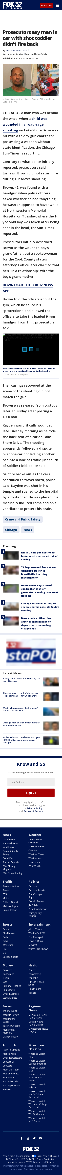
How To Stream (11, 1049)
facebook (21, 1138)
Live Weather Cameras (35, 841)
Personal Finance (12, 985)
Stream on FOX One (36, 1047)
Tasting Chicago (11, 1025)
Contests (7, 1065)
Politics (33, 882)
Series (7, 1006)
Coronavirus (34, 974)
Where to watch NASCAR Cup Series (36, 1077)
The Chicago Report (35, 896)
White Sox (8, 944)
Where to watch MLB (36, 1069)
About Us (9, 1045)
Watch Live (46, 5)
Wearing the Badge (9, 1020)
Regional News (34, 1008)
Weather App (35, 858)
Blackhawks (9, 933)
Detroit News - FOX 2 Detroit (36, 1023)
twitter (34, 1138)
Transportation (11, 886)
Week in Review (11, 1014)
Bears (6, 929)
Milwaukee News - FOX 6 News (38, 1016)
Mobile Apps (9, 1053)
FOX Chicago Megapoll (9, 868)
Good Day (8, 858)
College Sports (10, 956)
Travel (6, 890)
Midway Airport (11, 906)
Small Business (11, 993)
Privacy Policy (34, 808)
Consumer (8, 974)
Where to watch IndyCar (36, 1086)
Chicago (11, 530)
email (40, 1138)
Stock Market (10, 997)
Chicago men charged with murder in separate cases (21, 724)
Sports (7, 924)
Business (7, 970)
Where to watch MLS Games (36, 1119)
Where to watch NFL (36, 1055)
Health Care (34, 988)
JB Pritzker (34, 905)
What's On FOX (36, 933)
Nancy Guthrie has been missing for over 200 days (21, 680)
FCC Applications (12, 1085)
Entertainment (39, 924)
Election (32, 886)
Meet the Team (11, 1069)
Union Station (10, 910)
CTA (5, 894)
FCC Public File (10, 1081)
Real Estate (9, 989)
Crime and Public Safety (36, 54)
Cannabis (33, 977)
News (28, 530)
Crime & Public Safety (10, 853)
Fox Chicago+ (35, 937)
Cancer (32, 970)
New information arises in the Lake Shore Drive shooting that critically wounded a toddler (29, 370)
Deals (6, 977)
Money (8, 965)
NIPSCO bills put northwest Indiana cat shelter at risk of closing (39, 556)
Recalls (32, 992)
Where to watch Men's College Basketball (36, 1094)
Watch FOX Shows (38, 948)
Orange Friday (10, 1036)
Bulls (5, 937)
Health (33, 965)
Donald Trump (36, 901)
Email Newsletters (12, 1057)
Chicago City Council (35, 914)
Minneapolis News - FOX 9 (38, 1030)
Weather (34, 835)
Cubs (5, 941)
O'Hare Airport (10, 902)
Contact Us (9, 1061)
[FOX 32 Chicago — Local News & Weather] (12, 5)
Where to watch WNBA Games (36, 1113)
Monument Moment (9, 1031)
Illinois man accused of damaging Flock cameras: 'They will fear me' (20, 694)
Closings (32, 850)
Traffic (7, 882)
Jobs (5, 981)
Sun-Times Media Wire (13, 54)
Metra (6, 898)
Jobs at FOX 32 (11, 1073)
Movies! (32, 944)
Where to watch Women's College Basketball (37, 1104)
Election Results (36, 890)
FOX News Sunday (12, 873)
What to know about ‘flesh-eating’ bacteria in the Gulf (20, 709)
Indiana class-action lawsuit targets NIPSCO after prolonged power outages (21, 740)
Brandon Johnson (37, 909)
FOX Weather (35, 866)
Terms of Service (33, 811)
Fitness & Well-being (36, 983)
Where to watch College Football (37, 1062)
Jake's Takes (35, 929)
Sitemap (7, 1089)
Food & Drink (35, 941)
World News (9, 847)
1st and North (10, 1010)
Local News (9, 839)
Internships (8, 1077)
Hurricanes (34, 862)
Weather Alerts (36, 846)
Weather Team (36, 854)
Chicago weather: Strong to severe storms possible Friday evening (40, 607)
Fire (5, 948)
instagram (28, 1138)
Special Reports (11, 862)
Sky (4, 952)
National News (11, 843)
